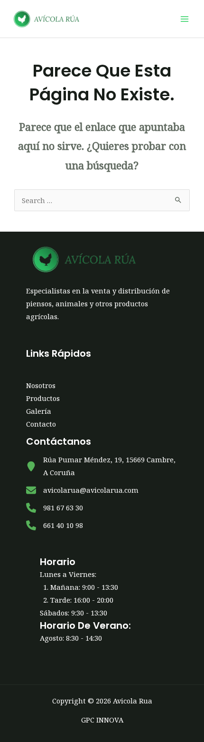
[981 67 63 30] (54, 507)
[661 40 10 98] (54, 525)
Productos (43, 398)
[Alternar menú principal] (185, 19)
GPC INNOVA (102, 719)
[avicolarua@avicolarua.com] (82, 490)
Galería (38, 411)
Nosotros (41, 385)
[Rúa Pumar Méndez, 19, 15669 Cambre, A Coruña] (102, 466)
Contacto (41, 424)
